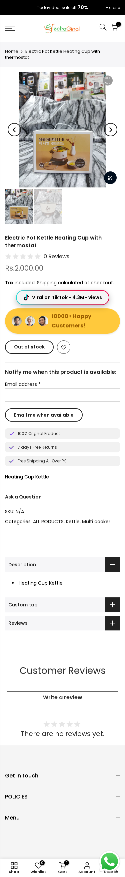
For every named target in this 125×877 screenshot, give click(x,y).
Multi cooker (96, 521)
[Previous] (14, 129)
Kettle (73, 521)
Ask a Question (23, 496)
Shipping (47, 282)
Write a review (62, 697)
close (13, 7)
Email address (23, 384)
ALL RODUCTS (48, 521)
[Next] (110, 129)
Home (11, 51)
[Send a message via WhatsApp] (109, 861)
